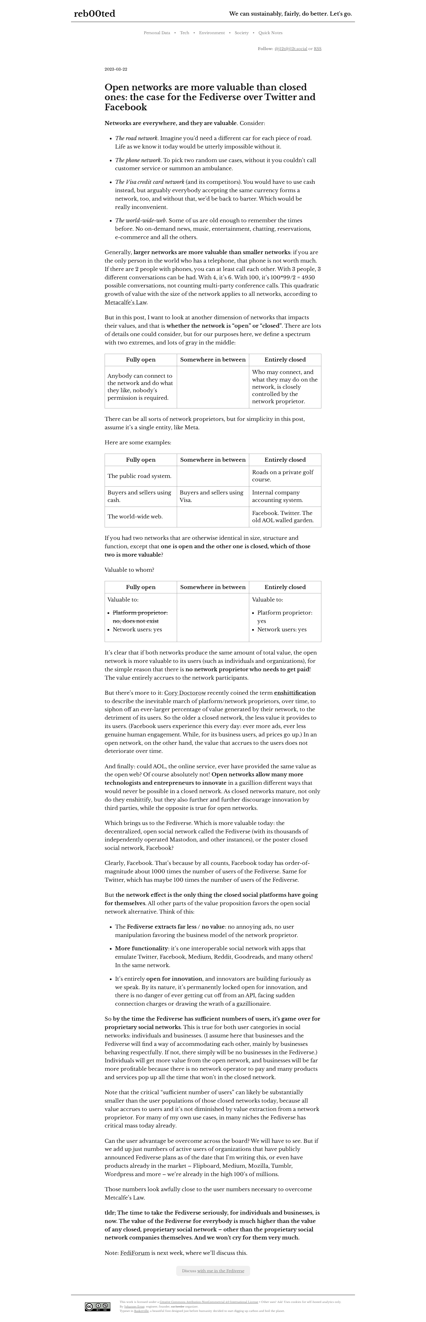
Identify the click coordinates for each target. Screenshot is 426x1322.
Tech (184, 33)
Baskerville (141, 1310)
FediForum (135, 1253)
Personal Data (157, 33)
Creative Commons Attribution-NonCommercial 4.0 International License (209, 1301)
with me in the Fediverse (220, 1271)
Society (242, 33)
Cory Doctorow (185, 693)
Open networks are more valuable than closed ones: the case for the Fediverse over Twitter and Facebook (210, 97)
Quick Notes (270, 33)
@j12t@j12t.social (291, 49)
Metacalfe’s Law (126, 302)
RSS (317, 49)
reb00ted (94, 14)
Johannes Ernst (134, 1306)
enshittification (295, 693)
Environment (212, 33)
